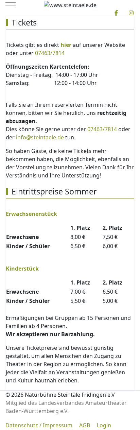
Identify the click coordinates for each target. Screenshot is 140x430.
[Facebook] (116, 13)
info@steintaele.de (40, 137)
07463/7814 (50, 53)
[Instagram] (131, 13)
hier (65, 45)
